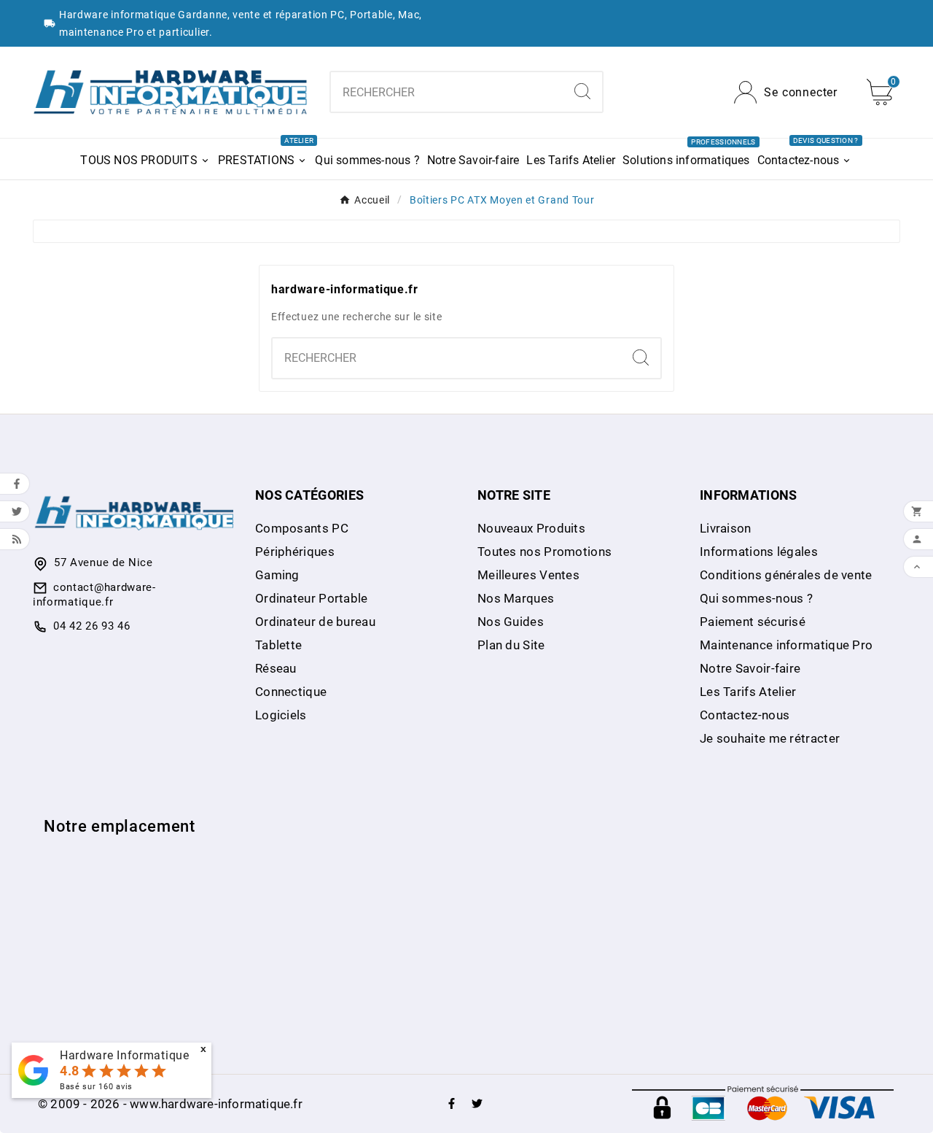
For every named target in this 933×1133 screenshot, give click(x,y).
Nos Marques (515, 598)
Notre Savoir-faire (750, 668)
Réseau (276, 668)
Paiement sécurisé (752, 621)
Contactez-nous (744, 715)
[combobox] (447, 92)
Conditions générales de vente (786, 575)
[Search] (582, 91)
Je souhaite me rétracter (770, 738)
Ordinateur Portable (311, 598)
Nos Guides (510, 621)
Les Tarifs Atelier (748, 691)
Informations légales (759, 551)
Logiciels (281, 715)
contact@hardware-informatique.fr (94, 594)
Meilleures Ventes (528, 575)
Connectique (291, 691)
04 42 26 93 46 (91, 626)
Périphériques (295, 551)
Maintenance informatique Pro (786, 645)
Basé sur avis (96, 1086)
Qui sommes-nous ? (756, 598)
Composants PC (301, 528)
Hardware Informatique (125, 1055)
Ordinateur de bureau (315, 621)
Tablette (278, 645)
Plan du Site (511, 645)
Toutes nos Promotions (544, 551)
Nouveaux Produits (531, 528)
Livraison (726, 528)
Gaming (277, 575)
